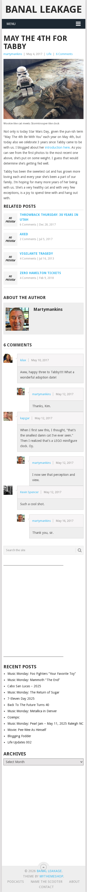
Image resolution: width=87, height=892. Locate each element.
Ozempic (13, 717)
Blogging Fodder (19, 736)
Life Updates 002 (19, 742)
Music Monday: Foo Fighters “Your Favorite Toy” (41, 673)
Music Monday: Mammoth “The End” (33, 680)
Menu (11, 24)
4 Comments (28, 258)
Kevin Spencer (29, 492)
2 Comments (28, 239)
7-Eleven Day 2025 (21, 698)
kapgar (25, 418)
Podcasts (15, 881)
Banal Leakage (43, 9)
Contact (46, 887)
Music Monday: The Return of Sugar (33, 692)
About (74, 881)
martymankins (12, 54)
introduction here (57, 147)
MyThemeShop (51, 876)
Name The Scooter (46, 881)
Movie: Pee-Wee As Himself (26, 730)
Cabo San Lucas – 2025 (24, 686)
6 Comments (64, 54)
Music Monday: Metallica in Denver (32, 711)
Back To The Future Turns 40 (28, 705)
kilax (23, 360)
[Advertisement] (43, 609)
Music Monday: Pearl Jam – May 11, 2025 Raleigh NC (45, 723)
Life (49, 54)
